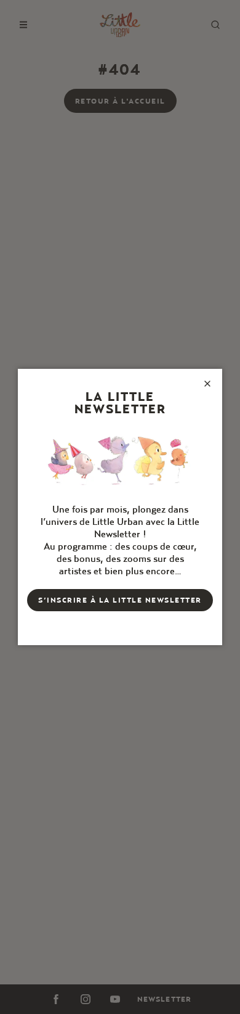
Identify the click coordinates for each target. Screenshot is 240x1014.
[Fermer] (207, 383)
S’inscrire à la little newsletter (120, 600)
